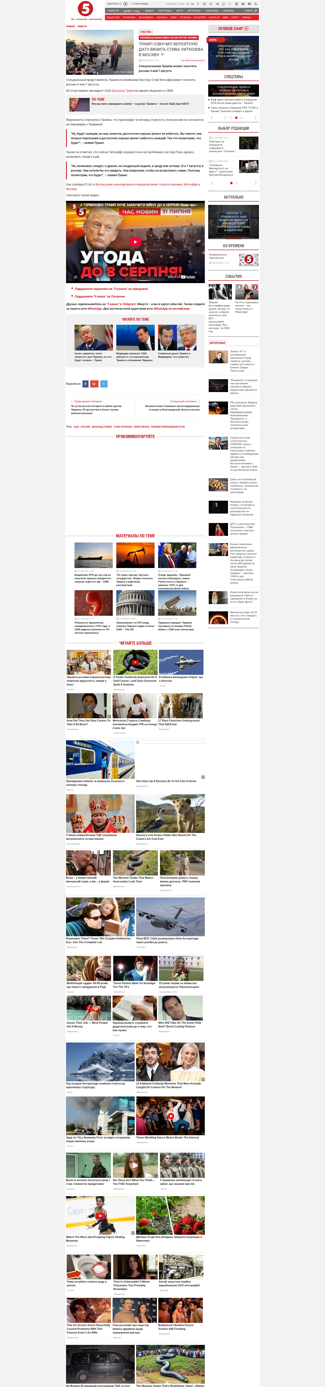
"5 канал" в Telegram (120, 304)
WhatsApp (95, 308)
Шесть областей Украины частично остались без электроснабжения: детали (232, 103)
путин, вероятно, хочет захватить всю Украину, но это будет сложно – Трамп (93, 357)
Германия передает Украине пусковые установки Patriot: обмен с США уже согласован (176, 626)
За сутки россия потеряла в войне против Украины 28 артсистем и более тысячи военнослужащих (96, 410)
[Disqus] (135, 489)
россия (85, 426)
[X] (230, 4)
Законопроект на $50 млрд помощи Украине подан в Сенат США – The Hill (135, 626)
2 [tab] (231, 118)
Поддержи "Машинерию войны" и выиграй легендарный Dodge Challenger (223, 146)
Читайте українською (193, 59)
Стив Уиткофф (123, 426)
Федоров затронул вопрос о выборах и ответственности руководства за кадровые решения (242, 508)
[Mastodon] (236, 4)
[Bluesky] (243, 4)
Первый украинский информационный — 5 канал (85, 11)
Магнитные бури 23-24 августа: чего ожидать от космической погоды (243, 617)
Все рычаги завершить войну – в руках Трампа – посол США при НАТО (140, 103)
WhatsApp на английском (171, 308)
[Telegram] (217, 4)
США (76, 426)
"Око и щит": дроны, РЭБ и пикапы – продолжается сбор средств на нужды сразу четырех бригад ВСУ (222, 173)
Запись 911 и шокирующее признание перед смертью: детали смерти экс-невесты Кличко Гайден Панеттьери (242, 361)
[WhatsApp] (223, 4)
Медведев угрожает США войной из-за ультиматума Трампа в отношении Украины (134, 357)
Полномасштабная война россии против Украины (168, 37)
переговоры (141, 426)
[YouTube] (249, 4)
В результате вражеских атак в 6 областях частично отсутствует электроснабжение (230, 111)
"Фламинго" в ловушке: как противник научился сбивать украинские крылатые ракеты (244, 387)
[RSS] (256, 4)
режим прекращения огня (168, 426)
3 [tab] (236, 118)
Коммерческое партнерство (218, 256)
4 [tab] (242, 118)
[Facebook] (198, 4)
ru (192, 3)
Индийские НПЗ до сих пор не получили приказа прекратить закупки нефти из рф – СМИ (92, 578)
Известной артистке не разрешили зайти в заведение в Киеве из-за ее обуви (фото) (244, 597)
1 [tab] (225, 118)
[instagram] (204, 4)
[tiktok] (211, 4)
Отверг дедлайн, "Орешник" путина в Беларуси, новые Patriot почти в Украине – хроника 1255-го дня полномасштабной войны (174, 581)
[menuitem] (113, 11)
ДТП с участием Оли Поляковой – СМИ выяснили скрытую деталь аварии (242, 529)
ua (187, 3)
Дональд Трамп (123, 90)
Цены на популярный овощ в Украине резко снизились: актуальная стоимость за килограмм (244, 486)
